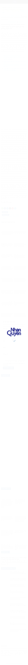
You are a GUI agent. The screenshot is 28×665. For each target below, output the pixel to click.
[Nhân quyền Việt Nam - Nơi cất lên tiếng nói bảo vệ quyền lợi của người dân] (14, 332)
